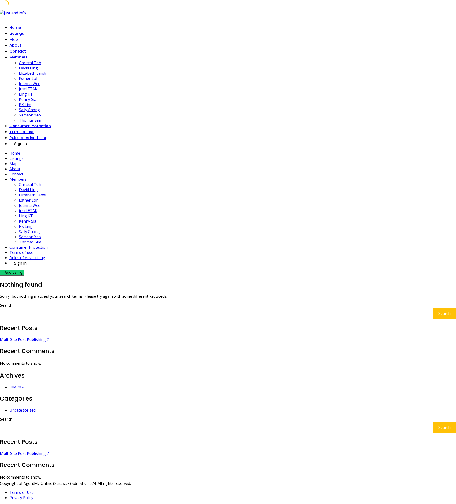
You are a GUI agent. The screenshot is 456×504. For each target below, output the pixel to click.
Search (6, 305)
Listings (17, 33)
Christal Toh (30, 62)
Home (15, 27)
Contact (18, 51)
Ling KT (26, 94)
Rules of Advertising (29, 138)
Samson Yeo (30, 115)
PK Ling (26, 104)
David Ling (28, 68)
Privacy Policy (21, 497)
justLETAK (28, 89)
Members (19, 57)
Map (14, 39)
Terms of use (22, 132)
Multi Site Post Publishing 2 (24, 339)
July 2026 (17, 387)
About (15, 45)
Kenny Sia (27, 99)
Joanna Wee (29, 83)
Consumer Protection (30, 126)
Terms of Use (22, 492)
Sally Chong (29, 109)
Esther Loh (28, 78)
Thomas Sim (30, 120)
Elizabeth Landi (32, 73)
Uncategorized (23, 410)
